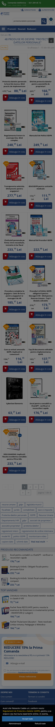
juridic (17, 509)
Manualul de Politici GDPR (40, 135)
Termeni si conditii (36, 696)
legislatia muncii (34, 504)
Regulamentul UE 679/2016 (28, 672)
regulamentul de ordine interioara (37, 531)
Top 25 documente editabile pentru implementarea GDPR (41, 351)
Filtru (4, 47)
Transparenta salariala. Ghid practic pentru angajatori (14, 188)
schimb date (22, 541)
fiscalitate (6, 509)
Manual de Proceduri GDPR (40, 240)
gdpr (21, 504)
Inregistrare (28, 10)
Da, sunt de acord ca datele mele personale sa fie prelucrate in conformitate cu (28, 671)
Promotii (11, 29)
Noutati (22, 29)
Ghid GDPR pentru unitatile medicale (41, 187)
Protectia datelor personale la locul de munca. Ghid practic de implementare (14, 84)
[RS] (5, 14)
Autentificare (46, 10)
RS (10, 35)
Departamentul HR (10, 520)
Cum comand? (7, 701)
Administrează (15, 723)
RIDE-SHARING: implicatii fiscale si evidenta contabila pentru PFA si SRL (14, 456)
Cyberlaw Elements (14, 403)
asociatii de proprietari (40, 520)
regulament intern (10, 531)
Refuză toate (40, 723)
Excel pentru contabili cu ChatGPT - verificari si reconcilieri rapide (41, 405)
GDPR (32, 515)
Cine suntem (6, 696)
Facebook (32, 701)
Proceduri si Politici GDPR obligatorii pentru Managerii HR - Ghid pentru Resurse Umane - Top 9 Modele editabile (40, 296)
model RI (6, 536)
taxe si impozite (45, 509)
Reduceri (31, 29)
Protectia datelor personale (14, 515)
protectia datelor (31, 525)
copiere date (7, 541)
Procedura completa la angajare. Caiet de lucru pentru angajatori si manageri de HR (14, 295)
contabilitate (28, 509)
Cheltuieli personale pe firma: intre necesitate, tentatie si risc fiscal (14, 242)
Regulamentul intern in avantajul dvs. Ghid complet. (14, 137)
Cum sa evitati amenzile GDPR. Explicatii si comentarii (14, 351)
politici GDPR (19, 536)
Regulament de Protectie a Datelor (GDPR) (21, 711)
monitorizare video (37, 536)
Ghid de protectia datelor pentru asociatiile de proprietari (41, 84)
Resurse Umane (46, 515)
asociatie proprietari (11, 525)
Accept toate (27, 719)
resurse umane (8, 504)
